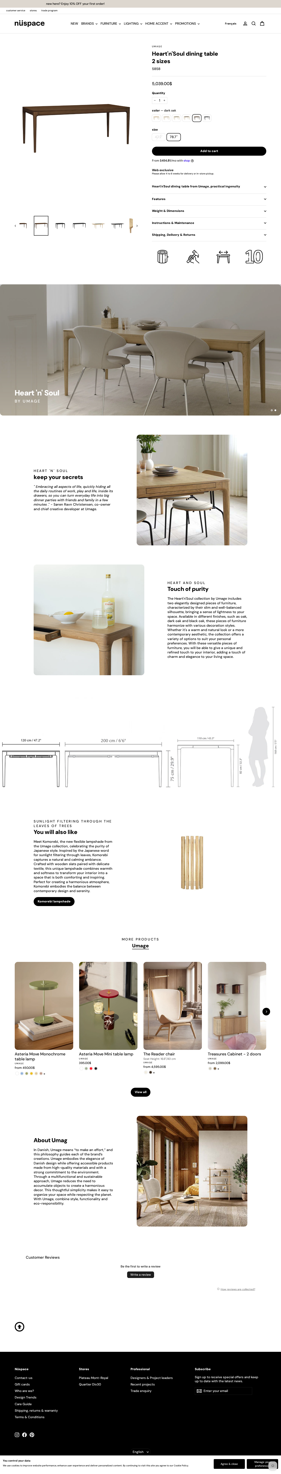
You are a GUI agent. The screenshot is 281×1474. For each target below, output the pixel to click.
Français (230, 23)
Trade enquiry (141, 1391)
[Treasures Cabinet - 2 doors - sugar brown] (215, 1068)
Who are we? (24, 1391)
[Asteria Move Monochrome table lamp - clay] (41, 1073)
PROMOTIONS (186, 23)
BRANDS (88, 23)
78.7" (174, 137)
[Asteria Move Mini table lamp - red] (91, 1068)
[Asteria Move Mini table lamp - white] (81, 1068)
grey (166, 118)
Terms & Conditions (30, 1417)
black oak (207, 118)
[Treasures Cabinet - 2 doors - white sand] (210, 1068)
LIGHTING (131, 23)
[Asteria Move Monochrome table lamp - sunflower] (31, 1073)
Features (159, 199)
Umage (157, 46)
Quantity (158, 93)
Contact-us (23, 1378)
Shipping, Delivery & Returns (173, 235)
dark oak (196, 118)
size (155, 130)
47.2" (158, 137)
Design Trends (26, 1397)
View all (140, 1092)
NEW (74, 23)
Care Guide (23, 1404)
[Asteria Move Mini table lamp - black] (95, 1068)
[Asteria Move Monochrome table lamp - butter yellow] (36, 1073)
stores (33, 10)
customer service (15, 10)
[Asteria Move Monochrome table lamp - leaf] (26, 1073)
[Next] (266, 1011)
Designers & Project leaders (152, 1378)
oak (156, 118)
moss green (176, 118)
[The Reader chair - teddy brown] (150, 1072)
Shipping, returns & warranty (36, 1410)
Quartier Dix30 (90, 1384)
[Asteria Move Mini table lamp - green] (86, 1068)
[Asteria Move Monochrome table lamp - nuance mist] (17, 1073)
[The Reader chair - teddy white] (145, 1072)
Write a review (140, 1275)
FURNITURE (109, 23)
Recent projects (143, 1384)
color (164, 110)
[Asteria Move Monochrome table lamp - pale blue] (22, 1073)
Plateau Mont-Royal (93, 1378)
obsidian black (186, 118)
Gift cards (22, 1384)
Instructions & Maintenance (173, 223)
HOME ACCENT (157, 23)
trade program (49, 10)
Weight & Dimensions (168, 211)
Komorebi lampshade (54, 901)
